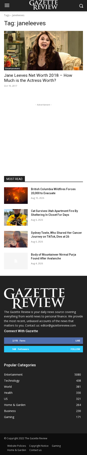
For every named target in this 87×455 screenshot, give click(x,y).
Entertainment (12, 68)
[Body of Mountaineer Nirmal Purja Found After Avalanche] (16, 261)
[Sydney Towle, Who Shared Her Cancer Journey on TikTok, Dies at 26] (16, 239)
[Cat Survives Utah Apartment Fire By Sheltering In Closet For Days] (16, 217)
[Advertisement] (43, 132)
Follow (75, 349)
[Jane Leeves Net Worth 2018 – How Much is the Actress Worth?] (43, 50)
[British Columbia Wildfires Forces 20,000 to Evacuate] (16, 195)
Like (77, 340)
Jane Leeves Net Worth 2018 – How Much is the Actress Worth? (38, 78)
